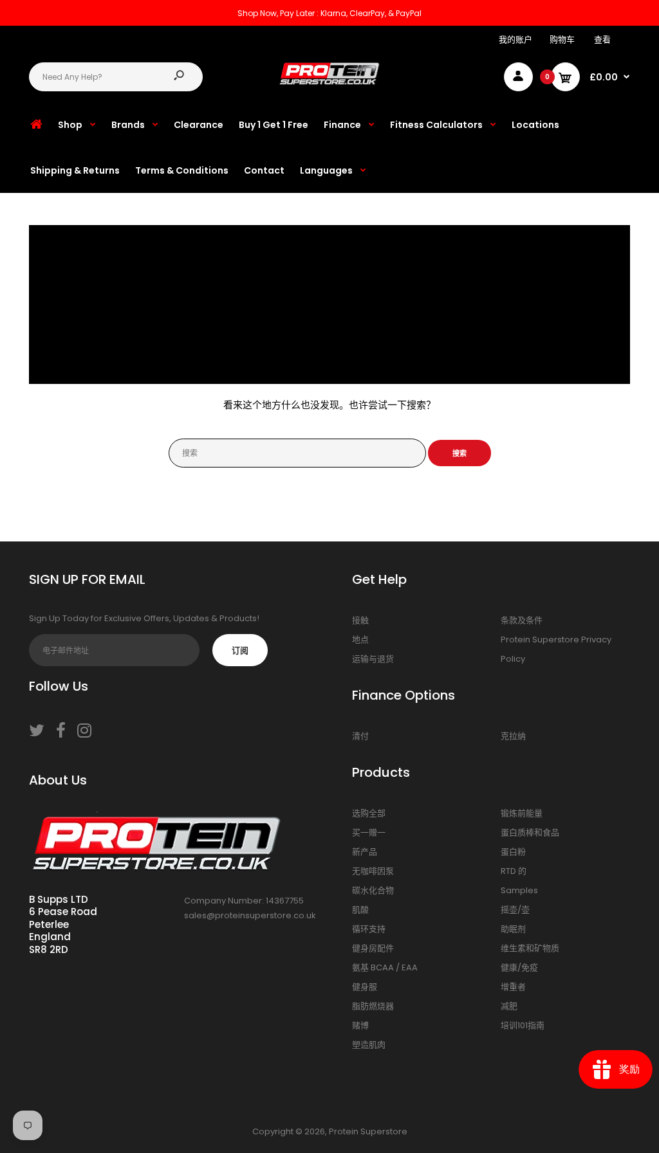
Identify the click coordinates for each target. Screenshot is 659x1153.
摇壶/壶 (515, 909)
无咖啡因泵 (373, 871)
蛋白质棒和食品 (530, 832)
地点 (360, 639)
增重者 (513, 987)
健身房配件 (373, 948)
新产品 (364, 852)
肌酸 (360, 909)
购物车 (562, 39)
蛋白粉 (513, 852)
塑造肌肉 (368, 1045)
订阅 (240, 650)
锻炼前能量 (522, 813)
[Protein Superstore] (329, 82)
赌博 (360, 1025)
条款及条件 (522, 620)
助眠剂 (513, 929)
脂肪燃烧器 (373, 1006)
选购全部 (368, 813)
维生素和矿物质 (530, 948)
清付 (360, 736)
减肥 (509, 1006)
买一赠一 (368, 832)
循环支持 (368, 929)
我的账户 (515, 39)
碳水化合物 (373, 890)
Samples (519, 890)
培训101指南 (522, 1025)
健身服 (364, 987)
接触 (360, 620)
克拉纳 (513, 736)
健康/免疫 (519, 967)
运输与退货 (373, 659)
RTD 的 (513, 871)
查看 (602, 39)
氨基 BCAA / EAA (385, 967)
